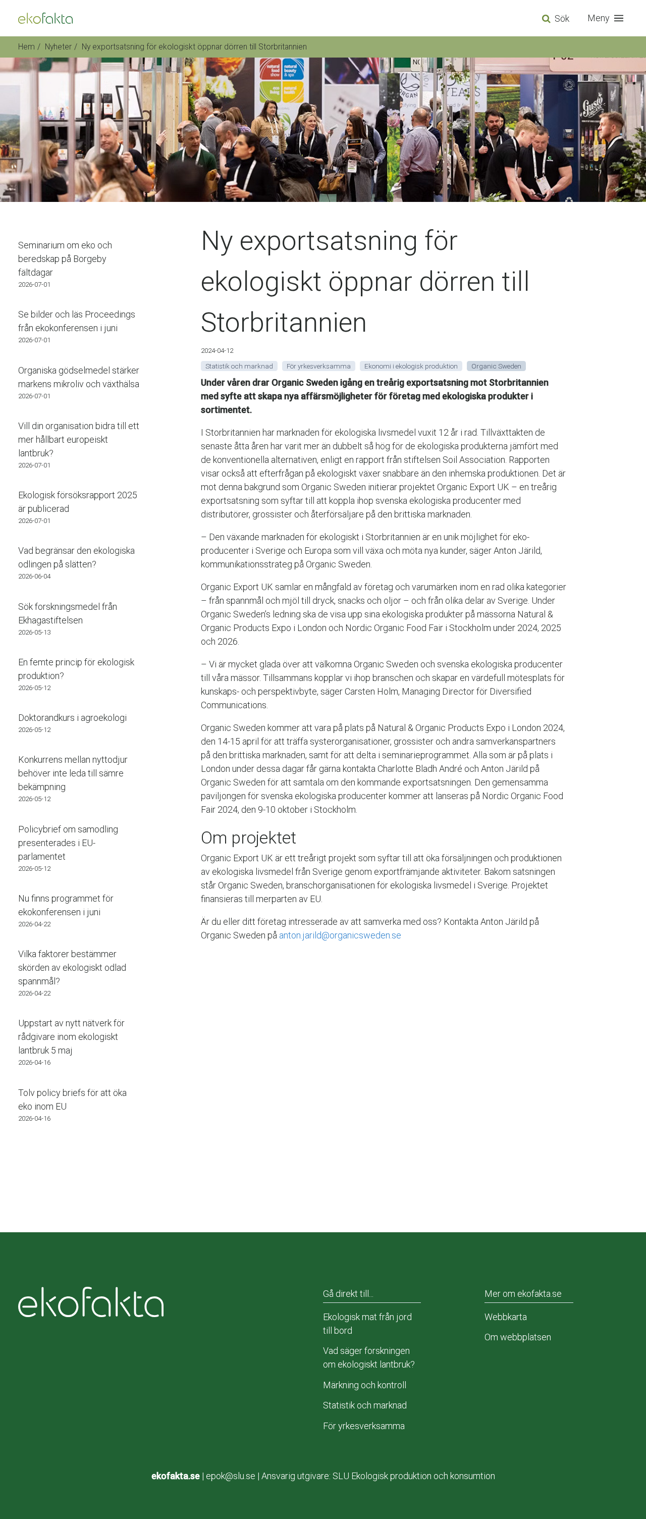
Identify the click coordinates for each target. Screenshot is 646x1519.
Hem (26, 46)
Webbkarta (505, 1317)
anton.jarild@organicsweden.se (340, 935)
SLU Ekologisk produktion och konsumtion (414, 1476)
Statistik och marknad (365, 1405)
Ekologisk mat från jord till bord (367, 1324)
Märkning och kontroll (364, 1385)
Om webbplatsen (517, 1337)
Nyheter (58, 46)
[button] (607, 18)
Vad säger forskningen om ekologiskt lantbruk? (369, 1357)
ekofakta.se (175, 1476)
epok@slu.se (230, 1476)
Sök (562, 18)
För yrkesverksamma (364, 1426)
